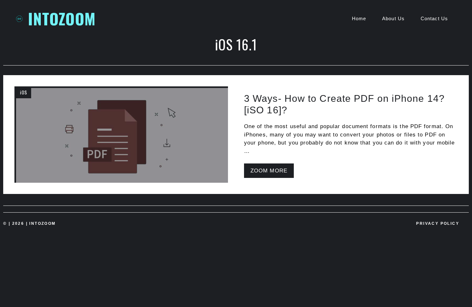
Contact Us (434, 18)
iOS (23, 92)
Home (359, 18)
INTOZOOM (62, 18)
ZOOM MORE (268, 171)
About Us (393, 18)
